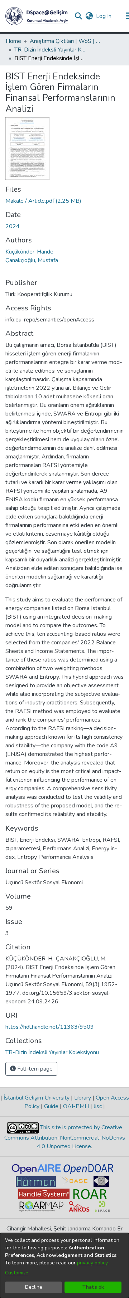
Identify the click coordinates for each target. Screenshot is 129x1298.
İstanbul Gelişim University (36, 1098)
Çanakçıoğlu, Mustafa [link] (31, 260)
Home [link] (13, 41)
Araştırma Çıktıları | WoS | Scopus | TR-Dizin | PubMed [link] (65, 41)
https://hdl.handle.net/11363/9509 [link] (49, 1027)
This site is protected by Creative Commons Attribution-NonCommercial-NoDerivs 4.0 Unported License (64, 1137)
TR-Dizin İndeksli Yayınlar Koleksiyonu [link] (50, 50)
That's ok (93, 1287)
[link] (43, 201)
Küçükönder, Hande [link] (29, 252)
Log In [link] (104, 16)
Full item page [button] (34, 1069)
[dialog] (64, 1265)
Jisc (97, 1106)
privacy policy (92, 1262)
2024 (12, 226)
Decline (33, 1287)
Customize (16, 1272)
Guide (51, 1106)
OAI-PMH (76, 1106)
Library (82, 1098)
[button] (36, 16)
